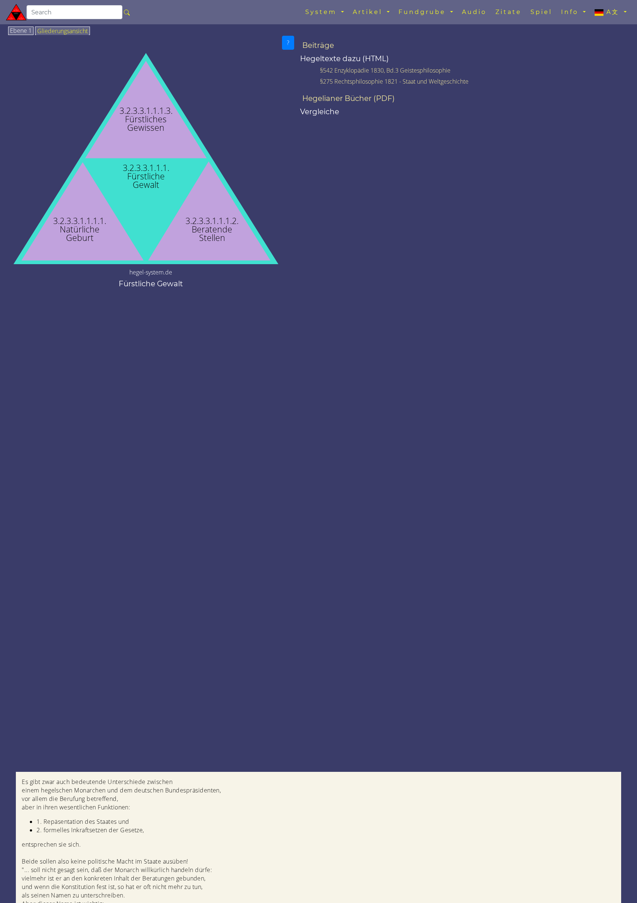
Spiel (541, 11)
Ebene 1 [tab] (21, 31)
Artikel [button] (369, 11)
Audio (474, 11)
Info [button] (571, 11)
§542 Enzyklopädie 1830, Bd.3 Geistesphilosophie (385, 70)
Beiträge (318, 45)
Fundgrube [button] (423, 11)
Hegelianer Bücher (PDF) (348, 98)
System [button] (322, 11)
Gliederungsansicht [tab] (62, 31)
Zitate (508, 11)
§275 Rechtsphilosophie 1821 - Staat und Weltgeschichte (394, 81)
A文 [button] (612, 11)
